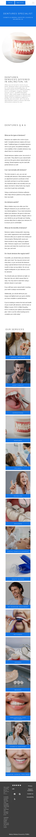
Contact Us (30, 793)
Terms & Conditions (30, 790)
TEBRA (27, 834)
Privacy (30, 786)
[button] (33, 3)
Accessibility (30, 797)
